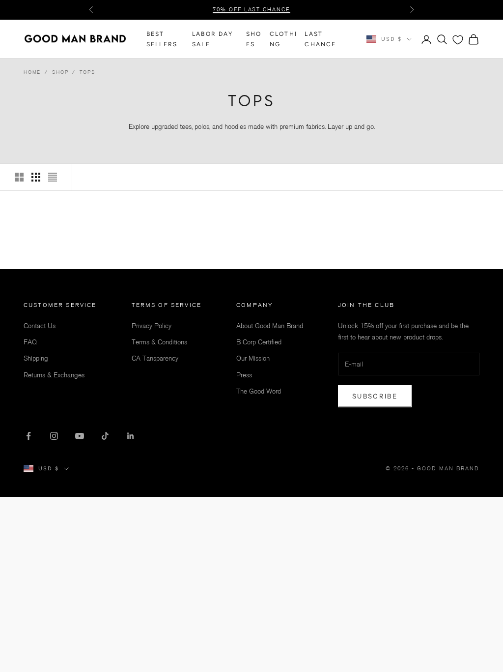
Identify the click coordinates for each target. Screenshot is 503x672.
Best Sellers (161, 39)
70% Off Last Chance (252, 9)
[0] (458, 40)
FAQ (30, 342)
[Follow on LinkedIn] (131, 436)
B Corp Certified (258, 342)
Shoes (253, 39)
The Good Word (258, 391)
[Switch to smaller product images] (35, 177)
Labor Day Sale (212, 39)
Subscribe (374, 396)
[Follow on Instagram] (54, 436)
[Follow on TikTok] (105, 436)
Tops (87, 72)
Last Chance (320, 39)
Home (32, 72)
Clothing (283, 39)
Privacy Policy (151, 326)
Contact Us (40, 326)
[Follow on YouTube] (79, 436)
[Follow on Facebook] (28, 436)
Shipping (36, 358)
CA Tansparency (155, 358)
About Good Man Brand (269, 326)
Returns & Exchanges (54, 375)
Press (244, 375)
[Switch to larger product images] (19, 177)
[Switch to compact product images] (52, 177)
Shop (60, 72)
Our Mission (253, 358)
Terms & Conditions (159, 342)
